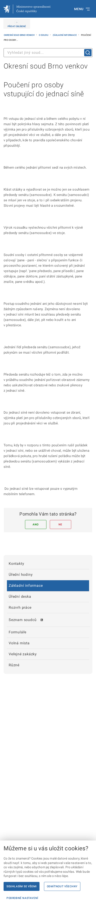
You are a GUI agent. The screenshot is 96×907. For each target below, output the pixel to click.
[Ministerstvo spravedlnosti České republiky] (27, 8)
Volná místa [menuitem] (19, 643)
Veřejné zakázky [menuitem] (23, 654)
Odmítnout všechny (62, 886)
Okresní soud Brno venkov (19, 35)
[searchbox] (48, 52)
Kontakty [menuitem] (16, 563)
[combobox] (48, 52)
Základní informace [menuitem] (26, 585)
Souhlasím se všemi (21, 886)
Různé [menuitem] (14, 665)
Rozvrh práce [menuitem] (20, 607)
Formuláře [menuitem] (17, 632)
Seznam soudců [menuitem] (22, 620)
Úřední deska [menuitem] (20, 596)
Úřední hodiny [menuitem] (21, 574)
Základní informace (65, 35)
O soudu (44, 35)
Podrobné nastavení (22, 898)
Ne (60, 524)
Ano (36, 524)
